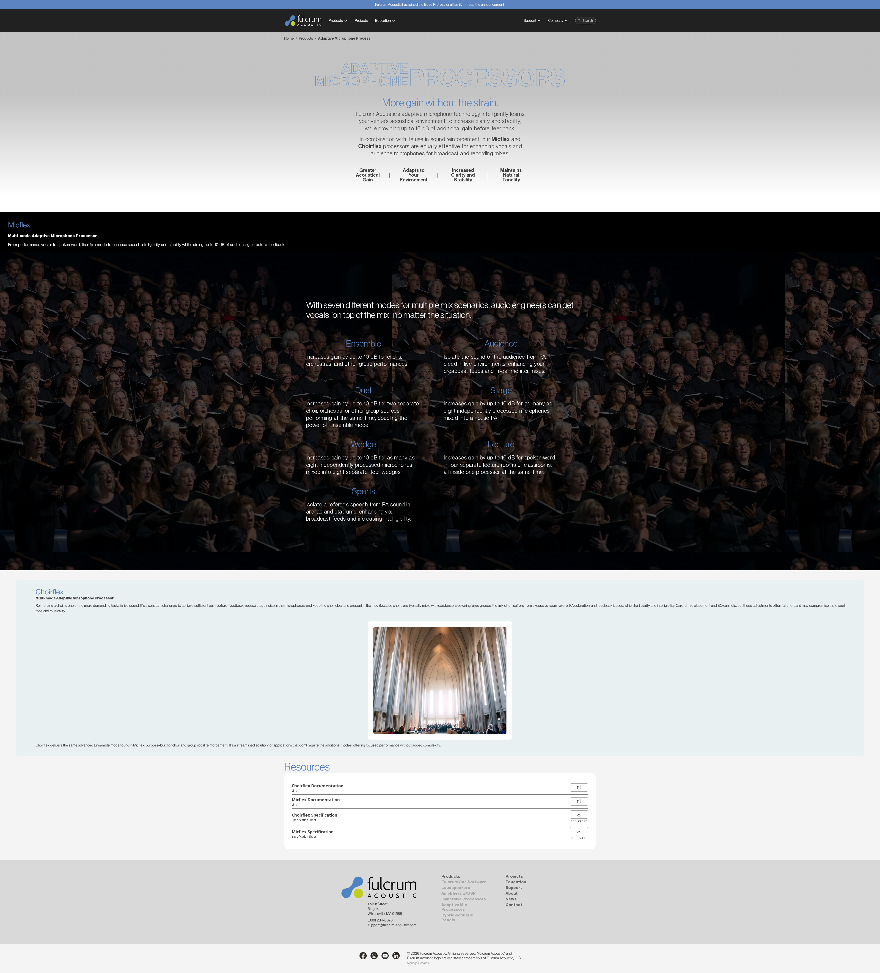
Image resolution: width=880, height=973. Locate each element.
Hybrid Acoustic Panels (457, 917)
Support (530, 20)
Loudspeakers (455, 888)
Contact (514, 905)
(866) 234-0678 (380, 920)
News (511, 899)
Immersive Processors (463, 899)
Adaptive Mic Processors (454, 907)
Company (555, 20)
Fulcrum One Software (464, 882)
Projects (514, 876)
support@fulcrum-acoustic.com (392, 925)
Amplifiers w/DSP (458, 893)
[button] (338, 20)
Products (336, 20)
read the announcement (486, 4)
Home (289, 38)
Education (383, 20)
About (512, 893)
